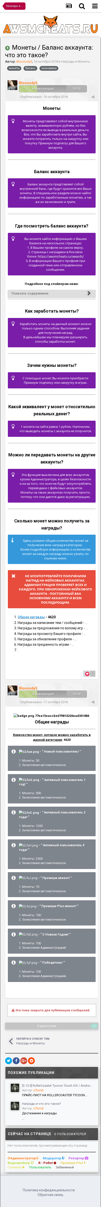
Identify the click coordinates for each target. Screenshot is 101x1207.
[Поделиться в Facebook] (16, 1060)
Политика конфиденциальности (49, 1190)
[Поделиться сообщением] (93, 97)
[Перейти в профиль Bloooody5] (12, 85)
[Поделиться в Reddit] (31, 1060)
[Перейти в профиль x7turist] (15, 1088)
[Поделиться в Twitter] (8, 1060)
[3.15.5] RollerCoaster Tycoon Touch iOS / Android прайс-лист (58, 1085)
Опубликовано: (44, 97)
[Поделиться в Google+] (23, 1060)
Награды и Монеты (75, 61)
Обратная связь (50, 1195)
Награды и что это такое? (41, 1103)
